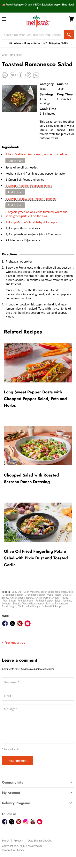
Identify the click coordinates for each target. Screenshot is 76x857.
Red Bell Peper (26, 600)
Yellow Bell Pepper (52, 606)
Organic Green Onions (47, 597)
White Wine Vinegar (29, 606)
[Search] (69, 34)
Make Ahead (54, 594)
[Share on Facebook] (5, 623)
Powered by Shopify (13, 850)
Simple (16, 603)
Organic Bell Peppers (21, 597)
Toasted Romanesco (33, 603)
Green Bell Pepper (13, 594)
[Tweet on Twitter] (12, 623)
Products (19, 840)
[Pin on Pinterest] (20, 623)
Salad (57, 600)
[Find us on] (27, 623)
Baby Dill (16, 591)
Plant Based (9, 600)
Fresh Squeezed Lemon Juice (57, 591)
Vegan (13, 606)
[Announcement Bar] (38, 6)
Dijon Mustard (31, 591)
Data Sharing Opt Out (40, 840)
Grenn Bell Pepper (35, 594)
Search (5, 840)
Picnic (65, 597)
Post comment (18, 760)
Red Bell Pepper (44, 600)
